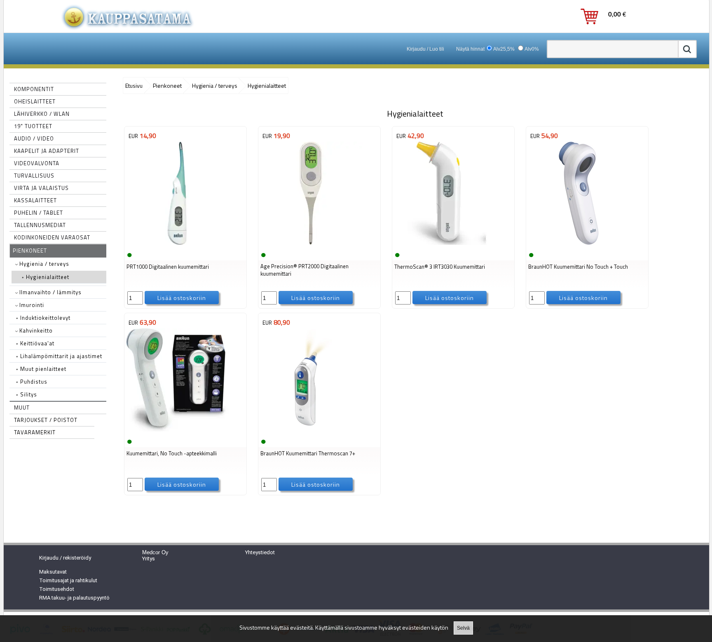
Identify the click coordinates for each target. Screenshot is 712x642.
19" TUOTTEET (33, 126)
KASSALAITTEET (35, 200)
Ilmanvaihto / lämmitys (50, 292)
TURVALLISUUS (34, 175)
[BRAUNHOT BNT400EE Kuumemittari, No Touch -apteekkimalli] (177, 430)
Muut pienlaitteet (41, 369)
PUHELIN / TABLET (38, 213)
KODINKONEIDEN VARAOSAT (52, 237)
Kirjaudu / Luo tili (425, 49)
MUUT (22, 407)
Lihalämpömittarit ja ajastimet (59, 356)
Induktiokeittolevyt (43, 318)
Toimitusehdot (56, 589)
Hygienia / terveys (43, 264)
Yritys (148, 558)
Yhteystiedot (260, 552)
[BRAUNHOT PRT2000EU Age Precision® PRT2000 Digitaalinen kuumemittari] (311, 244)
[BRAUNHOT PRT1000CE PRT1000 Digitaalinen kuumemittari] (177, 244)
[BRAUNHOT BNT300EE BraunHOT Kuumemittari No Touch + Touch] (579, 244)
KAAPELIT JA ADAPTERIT (46, 151)
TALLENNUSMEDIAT (40, 225)
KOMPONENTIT (34, 89)
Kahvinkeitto (35, 330)
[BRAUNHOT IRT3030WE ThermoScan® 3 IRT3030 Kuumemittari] (445, 244)
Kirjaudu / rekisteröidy (65, 558)
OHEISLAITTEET (35, 101)
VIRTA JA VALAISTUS (41, 188)
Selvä (463, 628)
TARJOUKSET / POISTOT (45, 420)
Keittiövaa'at (35, 343)
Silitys (26, 394)
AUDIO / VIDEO (34, 138)
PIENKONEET (30, 250)
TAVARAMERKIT (35, 432)
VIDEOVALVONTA (36, 163)
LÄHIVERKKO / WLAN (42, 114)
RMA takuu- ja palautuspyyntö (74, 598)
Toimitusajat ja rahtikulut (68, 580)
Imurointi (31, 305)
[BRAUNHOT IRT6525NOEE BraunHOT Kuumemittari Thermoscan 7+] (311, 430)
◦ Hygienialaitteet (45, 277)
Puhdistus (31, 381)
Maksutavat (53, 572)
